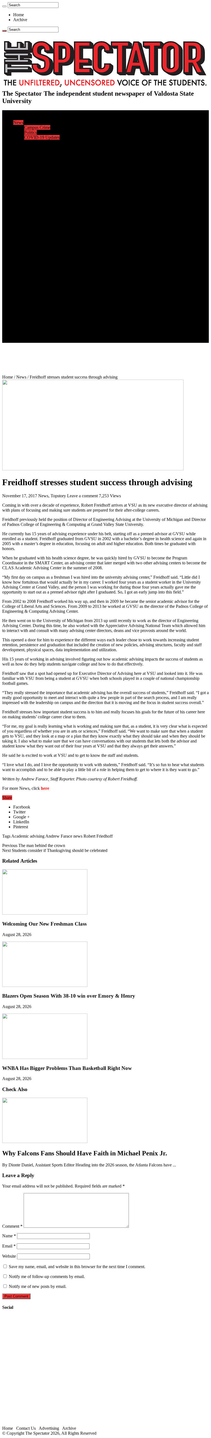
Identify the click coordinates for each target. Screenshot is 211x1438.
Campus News (37, 177)
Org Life (31, 186)
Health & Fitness (38, 201)
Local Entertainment (41, 276)
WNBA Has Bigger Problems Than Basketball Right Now (67, 1068)
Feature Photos (37, 295)
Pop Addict (34, 271)
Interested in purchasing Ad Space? (54, 340)
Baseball (31, 216)
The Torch (22, 305)
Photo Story (34, 300)
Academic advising (28, 836)
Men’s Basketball (39, 221)
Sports (18, 196)
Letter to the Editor (40, 162)
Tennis (30, 251)
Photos (19, 290)
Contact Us (34, 320)
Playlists (31, 285)
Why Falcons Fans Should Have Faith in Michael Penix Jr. (84, 1153)
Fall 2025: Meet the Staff (45, 325)
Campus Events (37, 172)
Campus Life (24, 167)
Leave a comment (82, 495)
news (77, 836)
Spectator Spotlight (40, 191)
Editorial (31, 147)
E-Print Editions (27, 117)
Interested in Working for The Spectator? (59, 335)
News (18, 122)
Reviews (31, 266)
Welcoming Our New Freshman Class (44, 924)
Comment (12, 1226)
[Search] (4, 6)
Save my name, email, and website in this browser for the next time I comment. (77, 1266)
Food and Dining (39, 182)
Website (9, 1256)
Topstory (58, 495)
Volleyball (33, 241)
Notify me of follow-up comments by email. (47, 1276)
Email (9, 1246)
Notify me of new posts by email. (37, 1286)
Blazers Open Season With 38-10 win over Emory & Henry (68, 996)
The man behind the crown (33, 845)
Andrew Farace (58, 836)
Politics (30, 132)
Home (18, 14)
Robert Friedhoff (98, 836)
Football (31, 211)
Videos (30, 280)
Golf (28, 246)
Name (9, 1235)
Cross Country (36, 206)
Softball (31, 231)
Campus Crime (37, 127)
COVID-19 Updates (42, 137)
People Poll (34, 152)
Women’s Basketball (42, 226)
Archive (20, 19)
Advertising (49, 1428)
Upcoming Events (29, 310)
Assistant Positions (40, 330)
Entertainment (25, 256)
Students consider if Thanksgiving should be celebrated (54, 850)
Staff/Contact (24, 315)
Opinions (21, 142)
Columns (32, 157)
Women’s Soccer (38, 236)
